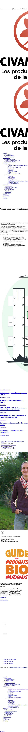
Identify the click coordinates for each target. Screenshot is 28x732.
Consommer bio (6, 681)
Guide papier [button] (3, 597)
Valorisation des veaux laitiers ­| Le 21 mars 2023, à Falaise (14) (13, 416)
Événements (5, 708)
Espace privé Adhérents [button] (8, 663)
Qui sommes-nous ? (7, 717)
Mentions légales (13, 667)
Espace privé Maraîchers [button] (8, 661)
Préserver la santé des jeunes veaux (8, 445)
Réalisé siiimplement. (22, 667)
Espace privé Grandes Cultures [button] (9, 659)
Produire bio (5, 686)
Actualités (5, 677)
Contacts (4, 718)
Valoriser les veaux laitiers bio (7, 447)
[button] (4, 435)
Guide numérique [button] (4, 600)
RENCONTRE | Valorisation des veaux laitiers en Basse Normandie (13, 409)
